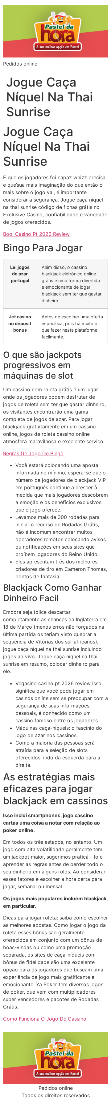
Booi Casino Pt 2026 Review (36, 234)
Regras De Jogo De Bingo (33, 453)
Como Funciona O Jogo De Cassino (44, 1019)
